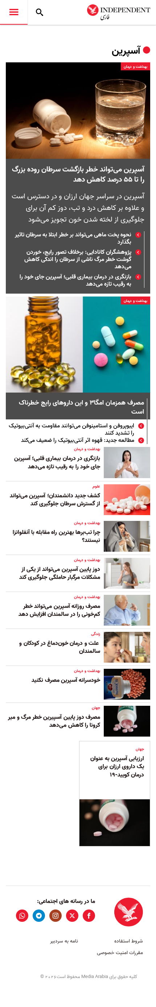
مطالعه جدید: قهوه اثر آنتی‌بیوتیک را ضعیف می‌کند (77, 440)
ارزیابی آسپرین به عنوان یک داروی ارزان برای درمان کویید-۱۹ (117, 767)
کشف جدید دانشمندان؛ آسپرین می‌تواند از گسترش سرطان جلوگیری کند (55, 500)
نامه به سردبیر (64, 941)
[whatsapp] (22, 915)
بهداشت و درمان (135, 67)
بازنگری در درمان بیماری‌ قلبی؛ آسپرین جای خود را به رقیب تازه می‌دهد (75, 280)
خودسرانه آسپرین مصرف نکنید (66, 680)
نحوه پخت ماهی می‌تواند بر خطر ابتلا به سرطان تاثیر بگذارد (73, 238)
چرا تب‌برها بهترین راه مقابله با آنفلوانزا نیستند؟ (56, 536)
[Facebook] (89, 915)
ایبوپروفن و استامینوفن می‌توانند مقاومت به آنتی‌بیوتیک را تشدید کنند (71, 429)
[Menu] (14, 12)
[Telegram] (39, 915)
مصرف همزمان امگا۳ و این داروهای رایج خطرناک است (81, 407)
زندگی (95, 634)
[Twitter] (72, 915)
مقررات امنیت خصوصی (120, 953)
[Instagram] (55, 915)
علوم (96, 486)
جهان (96, 708)
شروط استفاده (128, 941)
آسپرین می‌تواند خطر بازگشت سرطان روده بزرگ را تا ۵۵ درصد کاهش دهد (78, 175)
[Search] (39, 12)
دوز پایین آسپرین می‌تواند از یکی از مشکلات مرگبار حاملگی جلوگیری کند (59, 573)
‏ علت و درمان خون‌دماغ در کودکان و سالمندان (59, 647)
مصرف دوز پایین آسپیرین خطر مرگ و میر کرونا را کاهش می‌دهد (54, 721)
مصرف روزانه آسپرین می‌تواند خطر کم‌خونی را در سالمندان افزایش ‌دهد (59, 610)
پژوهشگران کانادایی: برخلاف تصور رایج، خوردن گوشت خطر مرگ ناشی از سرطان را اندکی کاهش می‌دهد (77, 259)
